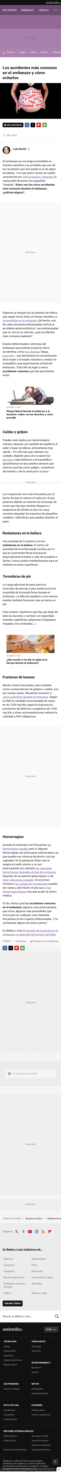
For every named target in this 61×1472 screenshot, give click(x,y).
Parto (34, 1265)
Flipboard (38, 125)
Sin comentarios (14, 125)
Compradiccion (10, 1419)
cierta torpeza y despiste (38, 176)
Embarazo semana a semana (15, 1285)
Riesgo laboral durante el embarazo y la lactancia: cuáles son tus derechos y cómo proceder (30, 414)
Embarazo (21, 941)
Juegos (22, 52)
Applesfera (9, 1355)
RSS (43, 1231)
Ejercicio (10, 52)
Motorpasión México (41, 1449)
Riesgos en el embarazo (46, 941)
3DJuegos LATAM (40, 1436)
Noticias (8, 1258)
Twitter (33, 125)
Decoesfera (9, 1414)
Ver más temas (12, 1303)
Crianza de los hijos (42, 1277)
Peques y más (39, 1293)
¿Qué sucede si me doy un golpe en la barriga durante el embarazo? (27, 661)
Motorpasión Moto (40, 1393)
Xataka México (10, 1436)
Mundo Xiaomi (10, 1364)
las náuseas (32, 351)
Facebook (27, 125)
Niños (33, 52)
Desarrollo (37, 1271)
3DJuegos (36, 1346)
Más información (46, 1468)
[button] (21, 149)
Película (44, 52)
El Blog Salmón (38, 1410)
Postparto (9, 1271)
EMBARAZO (27, 10)
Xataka (7, 1346)
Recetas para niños (14, 1277)
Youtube (30, 1231)
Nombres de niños (34, 1218)
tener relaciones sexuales (18, 880)
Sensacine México (40, 1440)
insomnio (8, 355)
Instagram (36, 1231)
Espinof (35, 1372)
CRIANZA (44, 10)
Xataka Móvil (9, 1351)
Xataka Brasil (10, 1440)
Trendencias (9, 1410)
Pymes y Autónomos (41, 1414)
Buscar (57, 1316)
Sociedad (37, 1283)
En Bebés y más (14, 407)
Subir (49, 1329)
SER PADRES (10, 10)
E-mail (44, 125)
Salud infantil (39, 1258)
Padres (7, 1293)
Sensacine (36, 1367)
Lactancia (9, 1265)
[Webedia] (53, 3)
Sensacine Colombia (41, 1445)
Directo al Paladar (12, 1389)
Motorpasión (37, 1389)
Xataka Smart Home (13, 1360)
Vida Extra (36, 1351)
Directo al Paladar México (15, 1449)
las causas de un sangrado (31, 883)
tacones (8, 459)
